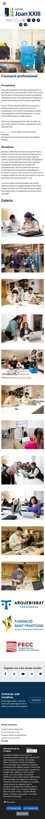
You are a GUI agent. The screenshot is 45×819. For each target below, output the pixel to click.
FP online (11, 173)
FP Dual (28, 178)
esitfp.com (7, 132)
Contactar (36, 700)
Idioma (28, 748)
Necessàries (10, 802)
